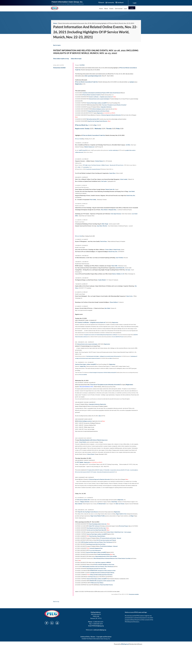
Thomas (114, 302)
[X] (46, 623)
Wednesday (98, 128)
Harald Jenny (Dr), (130, 195)
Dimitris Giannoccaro (89, 146)
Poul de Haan (103, 241)
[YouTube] (57, 623)
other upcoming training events (93, 75)
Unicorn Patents (90, 454)
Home (55, 23)
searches (110, 150)
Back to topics (57, 45)
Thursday (109, 128)
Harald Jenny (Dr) (113, 251)
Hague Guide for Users (121, 513)
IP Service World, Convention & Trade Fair (86, 82)
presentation (86, 167)
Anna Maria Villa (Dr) (102, 225)
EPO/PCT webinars (99, 469)
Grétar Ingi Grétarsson (116, 213)
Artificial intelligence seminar (98, 109)
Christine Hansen (99, 161)
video (79, 167)
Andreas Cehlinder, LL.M (118, 273)
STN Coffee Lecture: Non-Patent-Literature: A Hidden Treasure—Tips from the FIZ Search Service (103, 165)
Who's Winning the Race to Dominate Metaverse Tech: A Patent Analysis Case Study (112, 558)
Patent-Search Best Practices (106, 584)
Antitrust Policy (85, 636)
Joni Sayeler (104, 181)
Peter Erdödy (93, 199)
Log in (132, 7)
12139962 (82, 65)
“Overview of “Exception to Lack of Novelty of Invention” (105, 384)
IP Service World (80, 125)
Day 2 (95, 125)
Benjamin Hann (112, 209)
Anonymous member (59, 67)
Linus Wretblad (119, 257)
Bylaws (93, 636)
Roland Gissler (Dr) (110, 189)
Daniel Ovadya (117, 249)
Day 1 (87, 125)
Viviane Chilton (108, 249)
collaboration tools (79, 152)
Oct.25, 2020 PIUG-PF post (117, 336)
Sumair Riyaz (112, 173)
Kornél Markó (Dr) (120, 267)
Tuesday (87, 128)
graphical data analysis (130, 150)
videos (110, 358)
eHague (132, 515)
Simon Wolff (114, 265)
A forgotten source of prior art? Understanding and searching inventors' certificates (100, 334)
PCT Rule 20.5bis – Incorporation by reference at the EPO (114, 469)
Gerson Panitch (82, 442)
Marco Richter (104, 209)
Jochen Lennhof (123, 179)
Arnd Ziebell (131, 191)
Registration (78, 84)
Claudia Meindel (102, 280)
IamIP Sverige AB (82, 150)
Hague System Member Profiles (98, 515)
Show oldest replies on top (61, 58)
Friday (118, 128)
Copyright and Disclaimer (104, 636)
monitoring (115, 150)
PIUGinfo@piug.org (98, 626)
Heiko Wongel (105, 223)
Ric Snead (128, 269)
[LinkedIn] (52, 623)
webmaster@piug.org (99, 630)
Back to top (56, 601)
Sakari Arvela (129, 296)
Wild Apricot (125, 644)
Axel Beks (128, 144)
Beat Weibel (107, 308)
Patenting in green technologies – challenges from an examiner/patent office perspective (103, 356)
